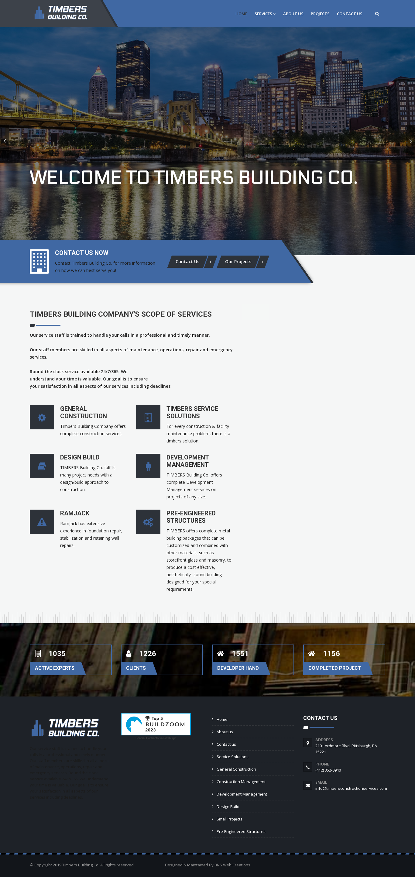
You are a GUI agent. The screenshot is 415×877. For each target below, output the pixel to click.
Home (241, 13)
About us (225, 731)
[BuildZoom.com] (156, 724)
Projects (320, 13)
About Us (293, 13)
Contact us (226, 744)
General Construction (236, 769)
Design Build (228, 806)
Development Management (242, 794)
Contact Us (349, 13)
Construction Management (241, 781)
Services (263, 13)
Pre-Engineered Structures (241, 831)
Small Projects (229, 819)
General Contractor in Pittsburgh (155, 738)
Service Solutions (233, 756)
